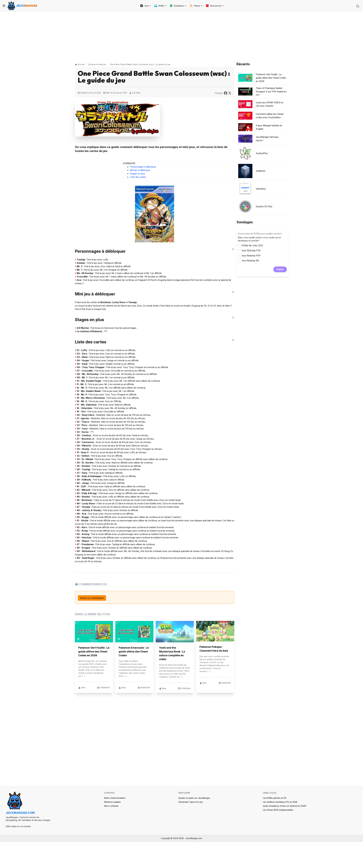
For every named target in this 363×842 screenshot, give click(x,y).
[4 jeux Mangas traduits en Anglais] (245, 127)
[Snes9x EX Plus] (245, 206)
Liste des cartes (138, 177)
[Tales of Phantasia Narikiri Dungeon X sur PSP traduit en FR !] (245, 91)
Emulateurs (179, 6)
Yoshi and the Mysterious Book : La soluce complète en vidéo (172, 653)
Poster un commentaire (92, 598)
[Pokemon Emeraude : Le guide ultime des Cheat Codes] (134, 631)
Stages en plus (137, 173)
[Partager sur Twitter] (229, 93)
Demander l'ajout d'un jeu (191, 802)
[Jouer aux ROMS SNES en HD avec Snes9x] (245, 104)
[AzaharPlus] (245, 153)
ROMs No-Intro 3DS (252, 245)
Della (138, 93)
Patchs (197, 6)
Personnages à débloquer (143, 166)
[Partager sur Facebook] (226, 93)
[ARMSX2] (245, 171)
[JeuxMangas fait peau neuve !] (245, 139)
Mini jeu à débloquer (140, 170)
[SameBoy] (245, 189)
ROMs (161, 6)
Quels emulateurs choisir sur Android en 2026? (284, 806)
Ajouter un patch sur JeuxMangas (194, 798)
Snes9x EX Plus (264, 206)
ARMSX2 (260, 171)
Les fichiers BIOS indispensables (278, 810)
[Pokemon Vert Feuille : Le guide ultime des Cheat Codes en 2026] (94, 631)
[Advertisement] (155, 36)
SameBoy (261, 188)
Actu (146, 6)
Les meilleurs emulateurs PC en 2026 (280, 802)
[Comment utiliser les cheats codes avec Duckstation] (245, 116)
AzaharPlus (262, 153)
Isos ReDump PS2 (251, 250)
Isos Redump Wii (250, 260)
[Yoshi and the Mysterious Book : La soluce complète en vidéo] (175, 631)
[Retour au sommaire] (233, 249)
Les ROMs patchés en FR (274, 798)
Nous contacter (111, 806)
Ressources (215, 6)
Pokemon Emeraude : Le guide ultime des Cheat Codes (134, 651)
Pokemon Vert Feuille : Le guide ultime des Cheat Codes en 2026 (93, 651)
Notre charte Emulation (114, 798)
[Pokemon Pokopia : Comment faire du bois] (215, 631)
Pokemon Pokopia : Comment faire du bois (214, 648)
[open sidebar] (4, 6)
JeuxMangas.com (20, 812)
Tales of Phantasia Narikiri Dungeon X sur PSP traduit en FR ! (271, 91)
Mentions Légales (112, 802)
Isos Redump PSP (251, 255)
